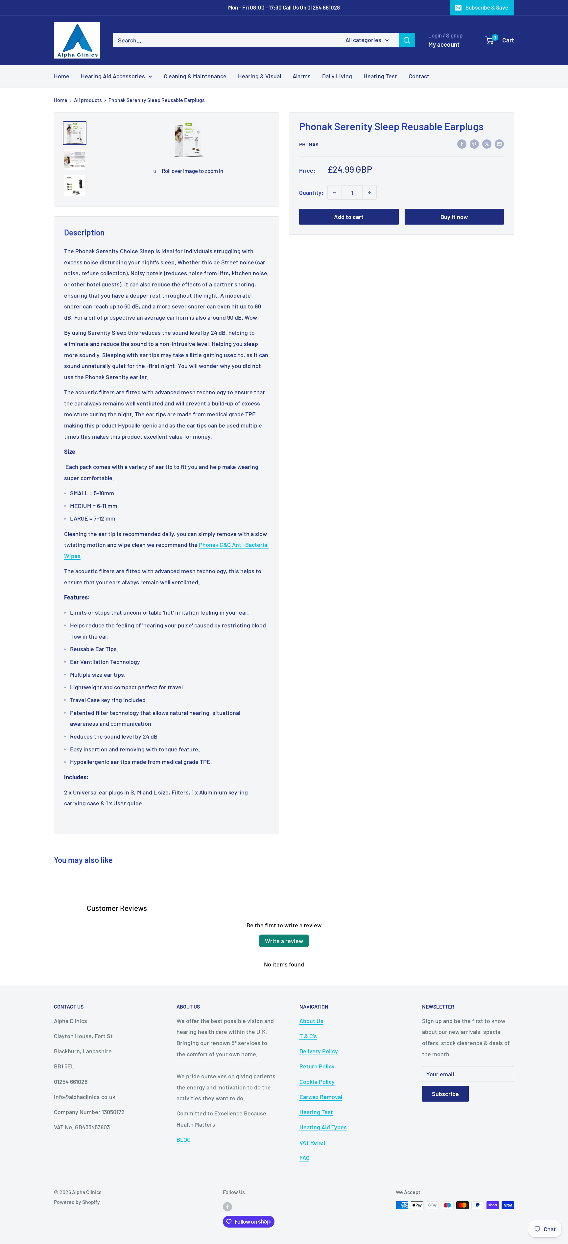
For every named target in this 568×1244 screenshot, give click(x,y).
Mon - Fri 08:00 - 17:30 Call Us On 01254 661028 (284, 7)
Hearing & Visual (259, 75)
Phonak (309, 144)
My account (444, 44)
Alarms (302, 75)
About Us (311, 1020)
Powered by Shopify (77, 1202)
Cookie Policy (317, 1081)
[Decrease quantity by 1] (335, 192)
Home (61, 75)
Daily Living (337, 75)
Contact (419, 75)
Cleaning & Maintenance (195, 75)
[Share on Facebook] (461, 143)
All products (88, 100)
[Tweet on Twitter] (486, 143)
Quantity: (311, 192)
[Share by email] (499, 143)
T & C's (308, 1035)
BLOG (184, 1139)
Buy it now (454, 216)
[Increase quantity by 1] (369, 192)
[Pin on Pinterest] (474, 143)
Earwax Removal (320, 1096)
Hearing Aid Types (323, 1127)
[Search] (407, 40)
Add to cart (349, 216)
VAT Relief (312, 1142)
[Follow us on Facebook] (227, 1206)
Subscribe (445, 1093)
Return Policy (317, 1066)
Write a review (284, 940)
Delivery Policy (318, 1051)
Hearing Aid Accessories (113, 75)
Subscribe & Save (486, 7)
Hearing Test (380, 75)
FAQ (304, 1157)
